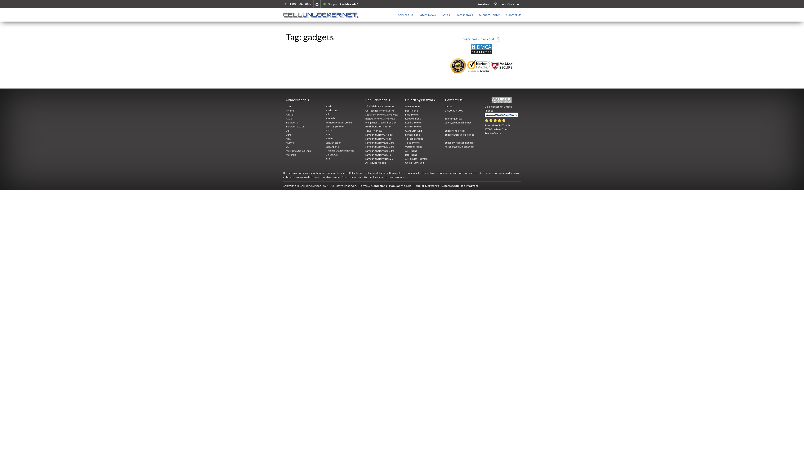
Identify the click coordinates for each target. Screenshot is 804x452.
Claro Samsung (413, 130)
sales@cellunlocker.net (458, 122)
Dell (288, 130)
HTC (288, 138)
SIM (328, 134)
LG (287, 146)
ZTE (328, 158)
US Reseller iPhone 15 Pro (379, 110)
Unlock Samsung (414, 162)
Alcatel (290, 114)
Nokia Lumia (332, 110)
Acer (288, 106)
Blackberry (292, 122)
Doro (288, 134)
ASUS (289, 118)
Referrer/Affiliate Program (459, 185)
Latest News (427, 15)
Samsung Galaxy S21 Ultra (379, 150)
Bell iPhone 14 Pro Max (378, 126)
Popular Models (400, 185)
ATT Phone (411, 150)
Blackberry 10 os (295, 126)
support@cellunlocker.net (459, 134)
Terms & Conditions (373, 185)
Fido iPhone (412, 114)
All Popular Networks (417, 158)
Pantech (330, 118)
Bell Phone (411, 154)
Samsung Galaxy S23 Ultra (379, 142)
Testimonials (464, 15)
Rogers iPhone (413, 122)
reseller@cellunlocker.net (459, 146)
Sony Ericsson (333, 142)
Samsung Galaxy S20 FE (378, 154)
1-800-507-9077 (454, 110)
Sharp (329, 130)
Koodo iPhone (413, 118)
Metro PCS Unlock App (298, 150)
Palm (328, 114)
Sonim (329, 138)
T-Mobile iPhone (414, 138)
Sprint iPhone (412, 134)
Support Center (489, 15)
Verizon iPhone (413, 146)
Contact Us (513, 15)
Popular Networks (426, 185)
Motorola (291, 154)
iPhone (290, 110)
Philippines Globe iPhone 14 (380, 122)
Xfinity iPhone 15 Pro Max (379, 106)
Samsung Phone (335, 126)
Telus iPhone (412, 142)
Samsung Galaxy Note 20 (379, 158)
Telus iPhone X (373, 130)
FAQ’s (446, 15)
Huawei (290, 142)
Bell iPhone (411, 110)
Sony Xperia (332, 146)
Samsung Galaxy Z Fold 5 (379, 134)
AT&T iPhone (412, 106)
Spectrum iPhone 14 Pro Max (381, 114)
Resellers (483, 4)
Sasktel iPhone (413, 126)
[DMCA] (481, 48)
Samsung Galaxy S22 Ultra (379, 146)
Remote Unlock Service (339, 122)
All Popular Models (375, 162)
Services (403, 15)
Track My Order (508, 4)
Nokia (329, 106)
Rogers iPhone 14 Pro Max (380, 118)
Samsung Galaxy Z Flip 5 (378, 138)
